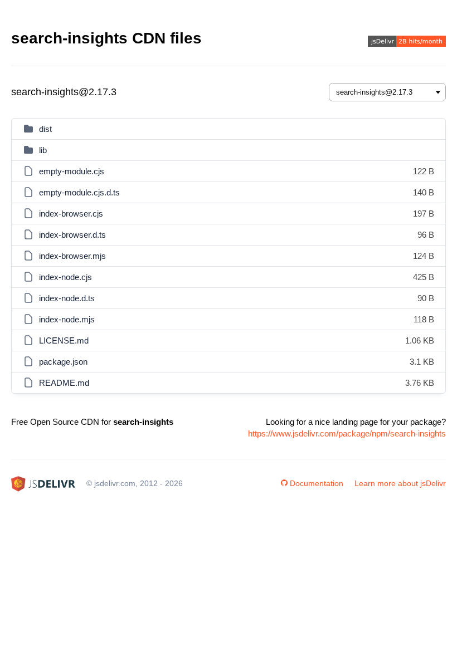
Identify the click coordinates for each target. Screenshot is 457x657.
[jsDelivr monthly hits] (407, 43)
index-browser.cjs (71, 213)
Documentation (316, 483)
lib (43, 150)
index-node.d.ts (67, 298)
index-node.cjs (65, 277)
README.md (64, 383)
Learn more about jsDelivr (400, 483)
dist (45, 129)
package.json (63, 361)
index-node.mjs (67, 319)
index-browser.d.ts (72, 234)
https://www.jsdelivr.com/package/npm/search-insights (347, 433)
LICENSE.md (64, 340)
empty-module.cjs (71, 171)
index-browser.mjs (72, 256)
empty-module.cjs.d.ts (79, 192)
